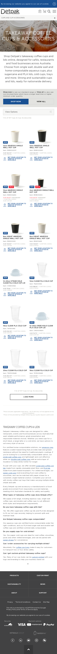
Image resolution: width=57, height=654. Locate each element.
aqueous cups (47, 447)
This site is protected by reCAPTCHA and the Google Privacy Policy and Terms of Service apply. (26, 608)
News (42, 584)
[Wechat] (44, 640)
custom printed (38, 557)
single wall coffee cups (12, 457)
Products (14, 575)
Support (43, 593)
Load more (28, 397)
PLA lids (47, 468)
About (14, 593)
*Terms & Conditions (22, 602)
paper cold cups (9, 473)
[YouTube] (28, 640)
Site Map (46, 602)
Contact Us (37, 602)
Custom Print (43, 575)
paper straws (8, 540)
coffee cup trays (22, 547)
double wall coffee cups (20, 459)
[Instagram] (36, 640)
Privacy (10, 602)
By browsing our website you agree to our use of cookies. (28, 615)
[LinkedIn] (20, 640)
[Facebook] (12, 640)
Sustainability (14, 584)
